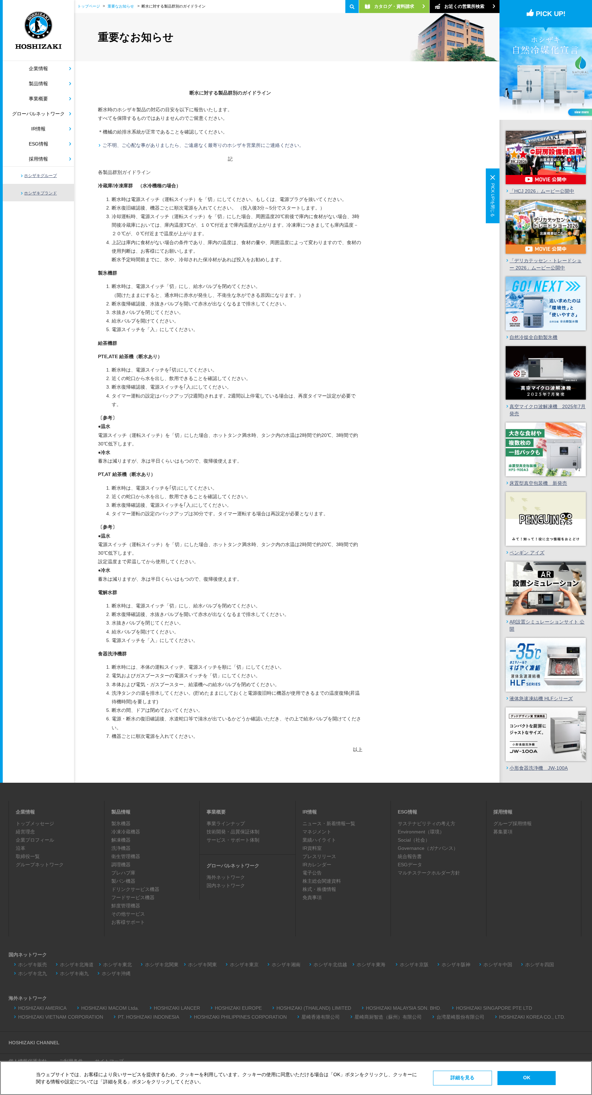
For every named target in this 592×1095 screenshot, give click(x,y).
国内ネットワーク (226, 885)
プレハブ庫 (123, 873)
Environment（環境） (421, 831)
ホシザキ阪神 (456, 964)
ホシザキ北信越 (330, 964)
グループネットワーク (40, 864)
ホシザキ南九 (74, 973)
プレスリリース (319, 856)
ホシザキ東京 (244, 964)
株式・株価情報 (319, 889)
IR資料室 (312, 848)
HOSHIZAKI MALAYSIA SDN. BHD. (403, 1008)
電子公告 (312, 873)
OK (526, 1077)
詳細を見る (462, 1077)
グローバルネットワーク (38, 113)
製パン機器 (123, 881)
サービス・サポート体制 (233, 840)
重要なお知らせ (121, 6)
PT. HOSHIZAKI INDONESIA (148, 1017)
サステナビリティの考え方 (426, 823)
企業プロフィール (35, 840)
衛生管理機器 (125, 856)
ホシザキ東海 (373, 964)
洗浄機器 (121, 848)
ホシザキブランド (40, 193)
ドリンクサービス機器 (135, 889)
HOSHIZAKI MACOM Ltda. (110, 1008)
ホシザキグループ (40, 176)
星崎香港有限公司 (320, 1017)
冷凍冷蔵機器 (125, 831)
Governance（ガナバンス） (428, 848)
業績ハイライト (319, 840)
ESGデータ (410, 864)
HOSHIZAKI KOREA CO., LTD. (532, 1017)
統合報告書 (410, 856)
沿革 (20, 848)
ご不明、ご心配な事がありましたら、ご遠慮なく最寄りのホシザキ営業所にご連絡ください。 (203, 145)
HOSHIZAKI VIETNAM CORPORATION (60, 1017)
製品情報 (38, 83)
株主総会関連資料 (322, 881)
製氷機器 (121, 823)
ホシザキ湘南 (286, 964)
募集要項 (503, 831)
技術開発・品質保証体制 (233, 831)
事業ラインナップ (226, 823)
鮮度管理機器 (125, 905)
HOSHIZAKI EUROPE (238, 1008)
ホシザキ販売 (32, 964)
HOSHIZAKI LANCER (177, 1008)
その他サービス (128, 914)
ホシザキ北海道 (77, 964)
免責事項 (312, 897)
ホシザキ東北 (117, 964)
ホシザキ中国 (497, 964)
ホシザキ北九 (32, 973)
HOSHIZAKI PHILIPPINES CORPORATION (240, 1017)
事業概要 (38, 98)
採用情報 (38, 159)
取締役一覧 (28, 856)
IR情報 (38, 128)
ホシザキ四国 (539, 964)
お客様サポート (128, 922)
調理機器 (121, 864)
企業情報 (38, 68)
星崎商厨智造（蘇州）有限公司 (388, 1017)
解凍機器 (121, 840)
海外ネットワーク (226, 877)
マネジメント (317, 831)
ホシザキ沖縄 (116, 973)
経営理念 (25, 831)
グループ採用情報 (512, 823)
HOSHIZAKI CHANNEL (34, 1042)
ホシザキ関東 (202, 964)
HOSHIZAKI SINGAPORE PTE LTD (494, 1008)
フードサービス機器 (133, 897)
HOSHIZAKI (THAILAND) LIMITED (313, 1008)
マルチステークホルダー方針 (429, 873)
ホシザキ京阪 (414, 964)
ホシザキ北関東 (161, 964)
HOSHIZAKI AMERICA (42, 1008)
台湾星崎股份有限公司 (460, 1017)
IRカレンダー (317, 864)
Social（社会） (414, 840)
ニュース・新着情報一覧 (329, 823)
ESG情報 (38, 144)
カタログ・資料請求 (394, 6)
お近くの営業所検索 (464, 6)
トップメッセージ (35, 823)
